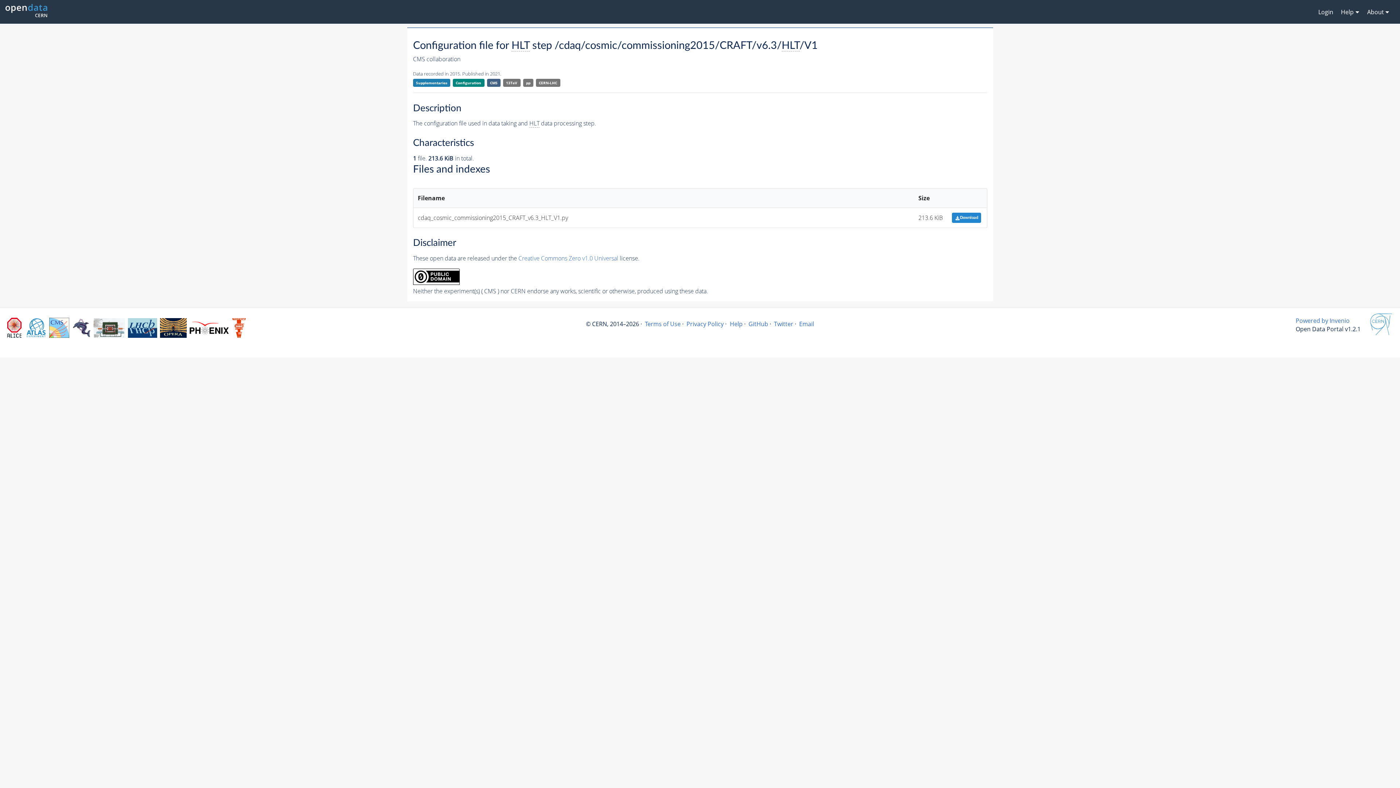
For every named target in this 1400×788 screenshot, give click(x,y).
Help (736, 324)
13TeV (511, 82)
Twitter (783, 324)
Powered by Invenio (1323, 321)
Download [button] (969, 218)
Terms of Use (663, 324)
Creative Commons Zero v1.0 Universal (568, 258)
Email (806, 324)
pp (528, 82)
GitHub (758, 324)
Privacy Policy (705, 324)
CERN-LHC (548, 82)
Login (1325, 12)
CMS (494, 82)
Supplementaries (431, 82)
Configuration (468, 82)
